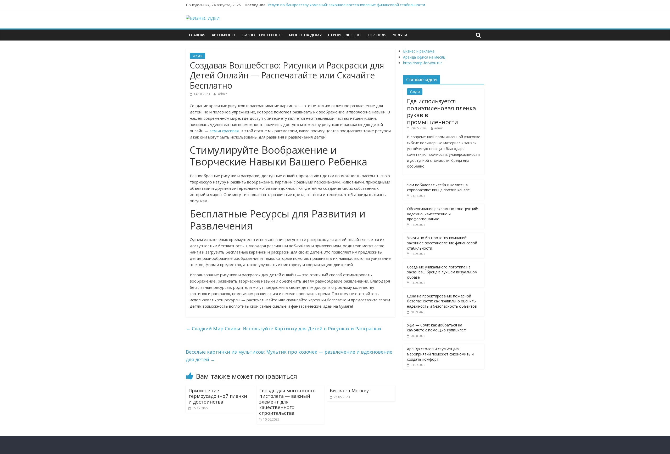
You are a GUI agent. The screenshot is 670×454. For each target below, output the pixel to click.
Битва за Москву (349, 390)
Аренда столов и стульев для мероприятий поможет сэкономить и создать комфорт (440, 353)
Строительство (344, 34)
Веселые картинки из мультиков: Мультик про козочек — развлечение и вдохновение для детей (289, 356)
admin (222, 94)
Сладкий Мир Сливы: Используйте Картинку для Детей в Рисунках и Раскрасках (283, 328)
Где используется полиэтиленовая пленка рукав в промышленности (441, 111)
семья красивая (224, 130)
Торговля (377, 34)
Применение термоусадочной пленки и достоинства (217, 396)
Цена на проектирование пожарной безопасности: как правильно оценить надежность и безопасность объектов (442, 301)
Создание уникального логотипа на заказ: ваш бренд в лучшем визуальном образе (442, 272)
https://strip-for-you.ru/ (422, 62)
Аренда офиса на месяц (424, 57)
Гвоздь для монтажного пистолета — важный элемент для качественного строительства (287, 401)
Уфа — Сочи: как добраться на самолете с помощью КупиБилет (436, 328)
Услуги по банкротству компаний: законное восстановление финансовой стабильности (346, 4)
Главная (197, 34)
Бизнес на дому (305, 34)
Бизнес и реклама (418, 51)
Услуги (400, 34)
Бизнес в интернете (262, 34)
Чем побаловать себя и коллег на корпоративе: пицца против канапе (438, 187)
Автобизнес (224, 34)
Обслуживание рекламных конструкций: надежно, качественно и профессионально (442, 213)
